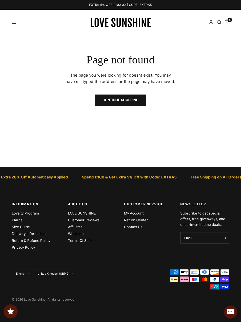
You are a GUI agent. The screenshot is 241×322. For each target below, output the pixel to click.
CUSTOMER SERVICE (143, 204)
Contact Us (133, 227)
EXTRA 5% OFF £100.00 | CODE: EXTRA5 (120, 5)
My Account (134, 213)
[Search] (219, 22)
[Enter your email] (224, 238)
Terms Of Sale (80, 240)
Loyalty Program (25, 213)
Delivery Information (29, 233)
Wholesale (76, 233)
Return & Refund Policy (31, 240)
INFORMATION (25, 204)
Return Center (136, 220)
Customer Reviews (84, 220)
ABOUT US (77, 204)
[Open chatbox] (230, 312)
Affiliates (75, 227)
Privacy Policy (23, 247)
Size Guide (21, 227)
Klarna (17, 220)
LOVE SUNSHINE (82, 213)
